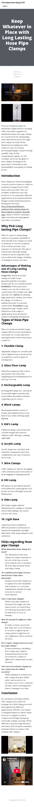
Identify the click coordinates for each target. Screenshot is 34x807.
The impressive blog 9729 (13, 2)
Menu (4, 6)
